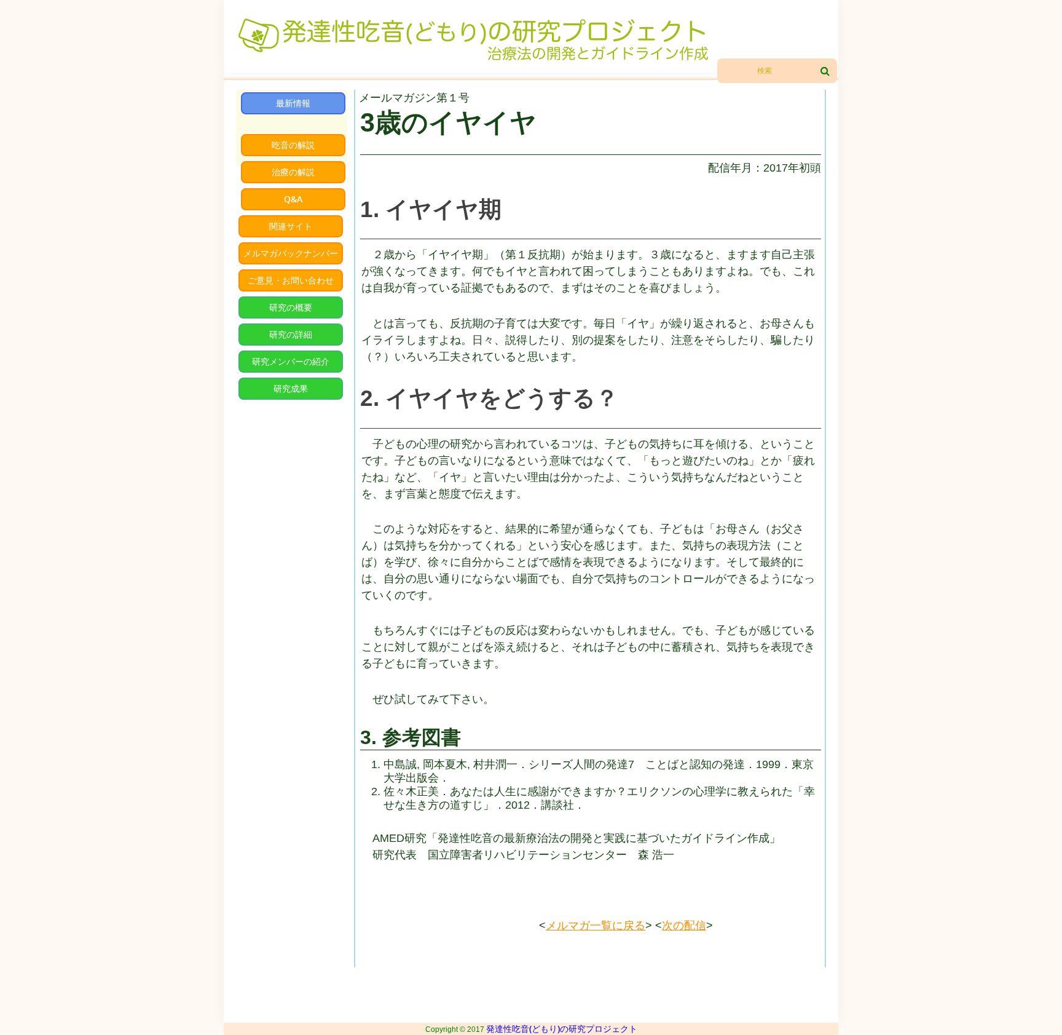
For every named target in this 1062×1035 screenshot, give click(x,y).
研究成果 (290, 388)
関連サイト (290, 226)
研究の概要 (290, 307)
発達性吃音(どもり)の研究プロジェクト (561, 1028)
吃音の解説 (293, 145)
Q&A (293, 199)
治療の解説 (293, 172)
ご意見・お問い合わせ (291, 280)
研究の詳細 (290, 334)
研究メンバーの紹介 (290, 361)
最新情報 (293, 103)
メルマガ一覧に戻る (595, 925)
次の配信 (684, 925)
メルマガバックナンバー (290, 253)
